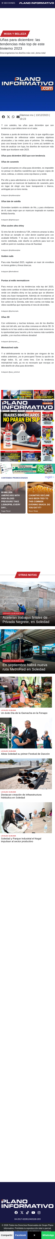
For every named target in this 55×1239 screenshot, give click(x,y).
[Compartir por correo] (18, 117)
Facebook (20, 1235)
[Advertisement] (27, 541)
